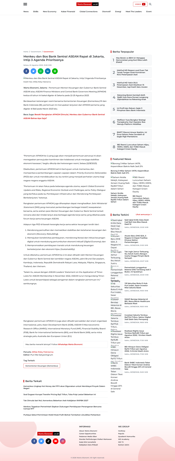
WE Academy (123, 439)
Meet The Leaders (134, 11)
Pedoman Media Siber (88, 436)
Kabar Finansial (68, 11)
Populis (121, 434)
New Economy (49, 11)
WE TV (121, 442)
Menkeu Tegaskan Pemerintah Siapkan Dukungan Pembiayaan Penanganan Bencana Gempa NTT (62, 407)
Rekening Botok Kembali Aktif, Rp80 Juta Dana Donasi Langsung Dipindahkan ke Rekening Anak (132, 97)
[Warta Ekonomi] (87, 4)
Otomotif (106, 11)
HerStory (121, 431)
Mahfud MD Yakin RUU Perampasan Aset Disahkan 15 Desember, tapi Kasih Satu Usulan (132, 85)
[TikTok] (48, 441)
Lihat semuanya (143, 214)
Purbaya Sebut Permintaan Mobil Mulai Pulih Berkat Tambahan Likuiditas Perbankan (61, 415)
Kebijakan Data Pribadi (88, 445)
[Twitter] (33, 71)
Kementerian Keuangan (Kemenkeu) (41, 366)
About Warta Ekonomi (88, 431)
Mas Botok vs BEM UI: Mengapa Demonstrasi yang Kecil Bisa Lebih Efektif (131, 60)
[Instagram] (63, 441)
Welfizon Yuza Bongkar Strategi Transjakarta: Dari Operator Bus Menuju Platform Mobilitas (131, 122)
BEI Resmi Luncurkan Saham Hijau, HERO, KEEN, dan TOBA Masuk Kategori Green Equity (133, 147)
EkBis (35, 11)
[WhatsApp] (40, 71)
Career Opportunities (87, 434)
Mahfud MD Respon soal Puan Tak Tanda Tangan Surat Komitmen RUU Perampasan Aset (132, 72)
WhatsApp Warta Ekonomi (70, 344)
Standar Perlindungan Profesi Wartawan (95, 439)
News (26, 11)
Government (36, 52)
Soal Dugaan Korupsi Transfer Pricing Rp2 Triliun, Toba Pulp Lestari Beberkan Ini (59, 394)
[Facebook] (26, 71)
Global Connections (89, 11)
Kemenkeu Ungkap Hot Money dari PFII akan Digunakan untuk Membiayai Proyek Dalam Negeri (64, 387)
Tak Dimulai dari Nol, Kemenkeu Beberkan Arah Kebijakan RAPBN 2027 (55, 400)
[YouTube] (55, 441)
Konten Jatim (123, 445)
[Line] (55, 71)
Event (149, 11)
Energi (118, 11)
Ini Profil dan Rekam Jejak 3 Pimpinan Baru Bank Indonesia (131, 109)
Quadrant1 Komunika (126, 436)
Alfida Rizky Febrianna (42, 352)
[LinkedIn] (48, 71)
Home (25, 52)
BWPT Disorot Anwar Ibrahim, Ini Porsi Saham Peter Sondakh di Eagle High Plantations (132, 134)
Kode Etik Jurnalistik (87, 442)
